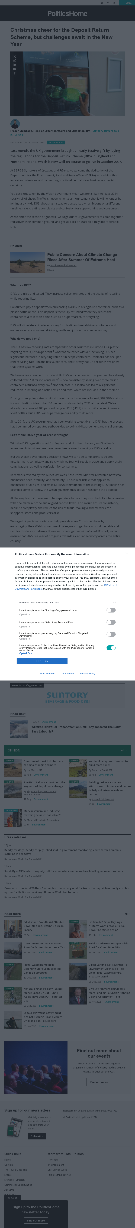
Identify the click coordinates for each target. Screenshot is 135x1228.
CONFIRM (42, 661)
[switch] (111, 610)
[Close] (128, 554)
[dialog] (67, 614)
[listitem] (67, 602)
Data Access (67, 673)
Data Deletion (47, 673)
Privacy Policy (87, 673)
